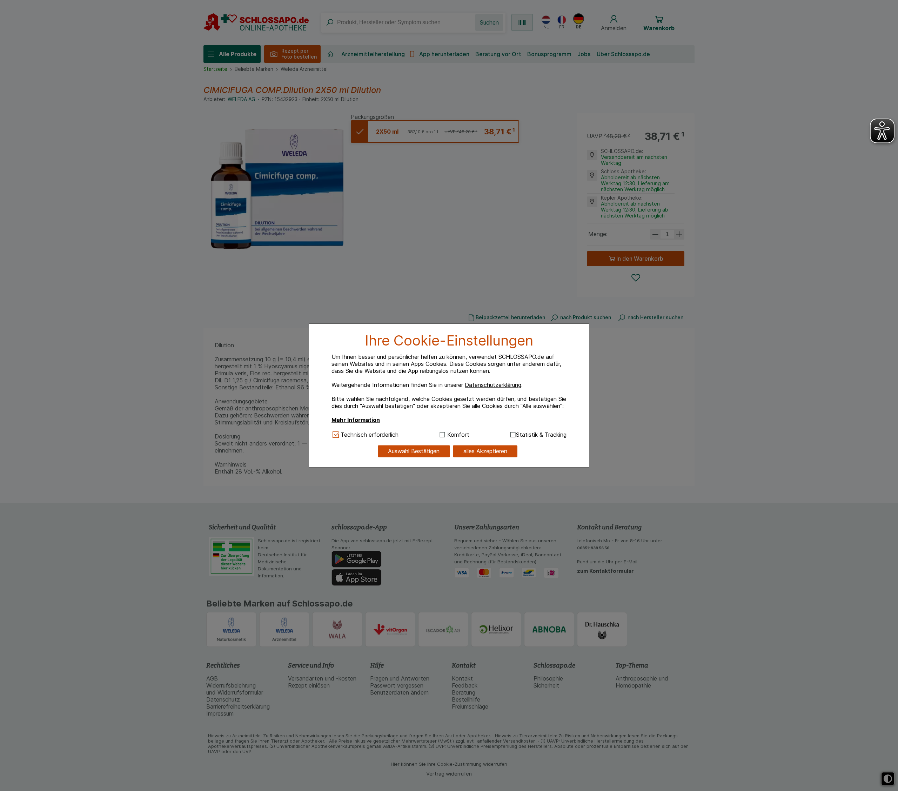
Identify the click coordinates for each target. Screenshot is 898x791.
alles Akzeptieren (485, 451)
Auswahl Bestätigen (414, 451)
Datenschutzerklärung (493, 385)
